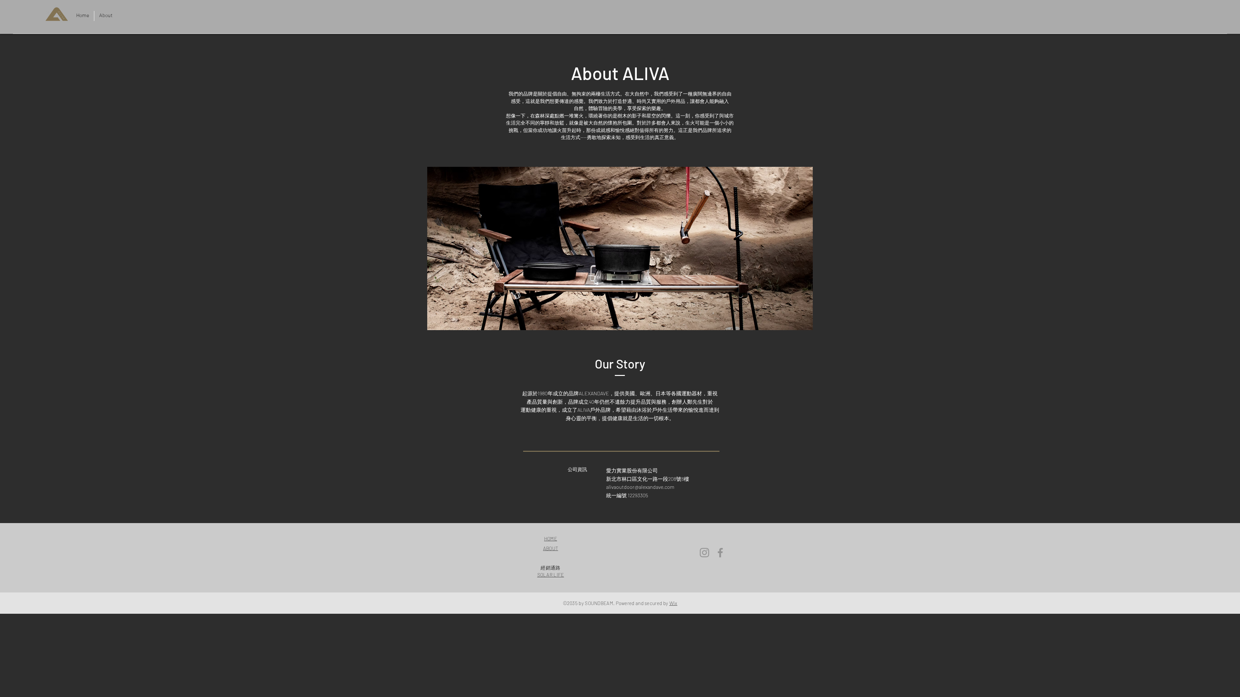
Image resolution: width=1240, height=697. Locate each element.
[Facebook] (720, 552)
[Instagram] (704, 552)
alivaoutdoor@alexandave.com (640, 487)
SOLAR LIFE (550, 575)
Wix (673, 603)
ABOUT (550, 548)
